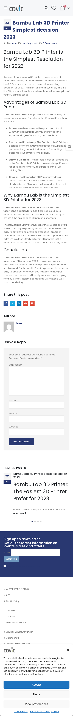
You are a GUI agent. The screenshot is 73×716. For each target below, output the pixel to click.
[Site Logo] (16, 7)
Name (13, 400)
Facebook (6, 303)
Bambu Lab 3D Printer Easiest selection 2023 (40, 475)
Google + (25, 303)
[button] (67, 650)
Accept (36, 685)
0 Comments (50, 43)
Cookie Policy (21, 711)
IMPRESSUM (11, 610)
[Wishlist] (54, 8)
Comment (15, 365)
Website (13, 426)
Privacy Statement (40, 711)
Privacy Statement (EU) (18, 644)
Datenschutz (12, 638)
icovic (13, 43)
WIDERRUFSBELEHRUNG (17, 589)
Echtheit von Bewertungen (19, 632)
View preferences (36, 704)
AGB (8, 595)
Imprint (55, 711)
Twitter (12, 303)
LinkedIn (19, 303)
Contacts (11, 616)
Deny (36, 694)
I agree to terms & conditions (23, 566)
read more (19, 513)
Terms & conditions (16, 622)
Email (32, 303)
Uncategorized (29, 43)
